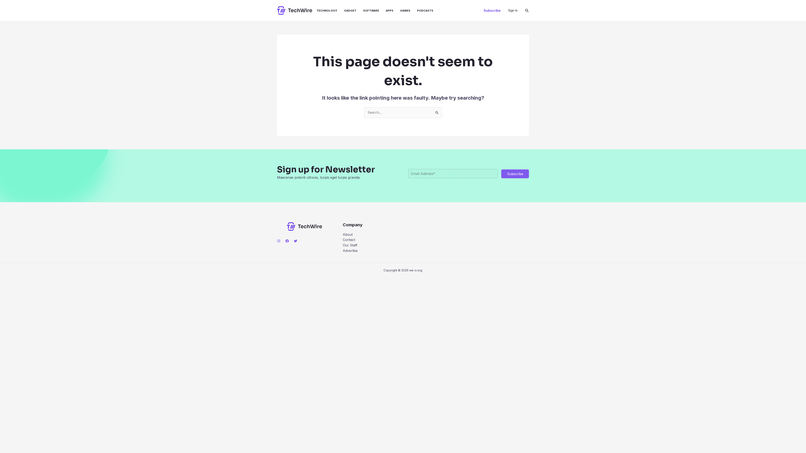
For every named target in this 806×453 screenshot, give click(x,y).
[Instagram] (278, 241)
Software (371, 10)
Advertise (350, 251)
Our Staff (350, 245)
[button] (492, 10)
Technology (327, 10)
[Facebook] (287, 241)
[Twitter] (295, 241)
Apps (389, 10)
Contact (349, 240)
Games (405, 10)
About (348, 234)
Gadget (350, 10)
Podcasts (425, 10)
